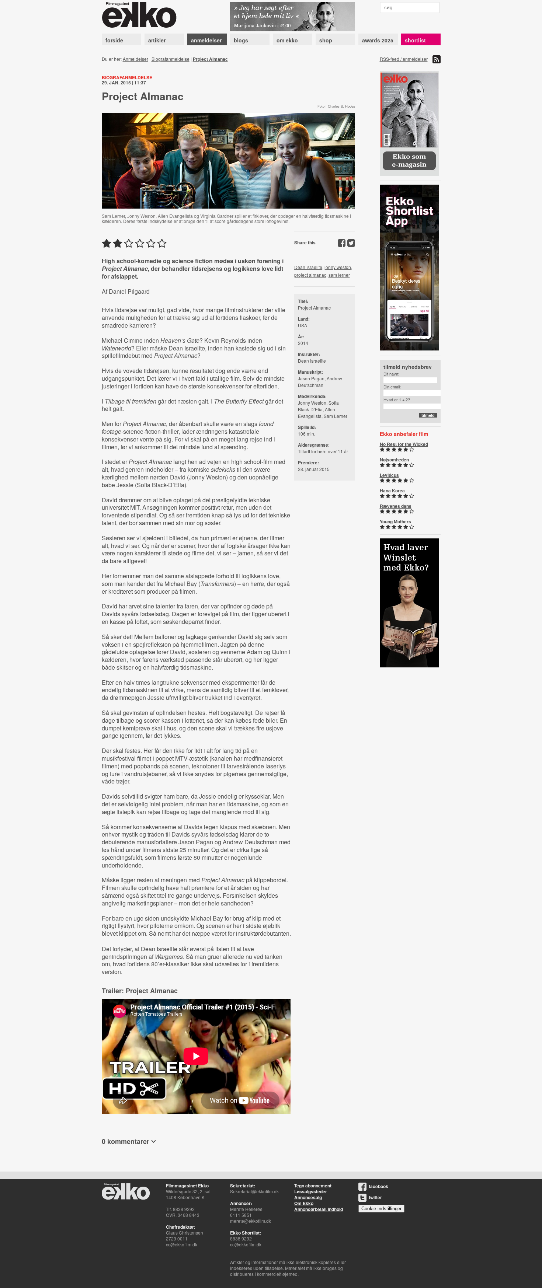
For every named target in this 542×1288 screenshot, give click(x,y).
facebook (378, 1186)
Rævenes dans (395, 506)
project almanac (310, 275)
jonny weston (337, 267)
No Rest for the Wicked (404, 444)
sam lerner (339, 275)
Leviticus (389, 475)
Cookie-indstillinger (381, 1208)
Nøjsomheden (394, 459)
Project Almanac (210, 59)
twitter (375, 1197)
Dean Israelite (308, 267)
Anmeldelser (135, 59)
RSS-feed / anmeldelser (404, 59)
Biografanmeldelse (171, 59)
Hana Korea (392, 490)
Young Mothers (395, 521)
